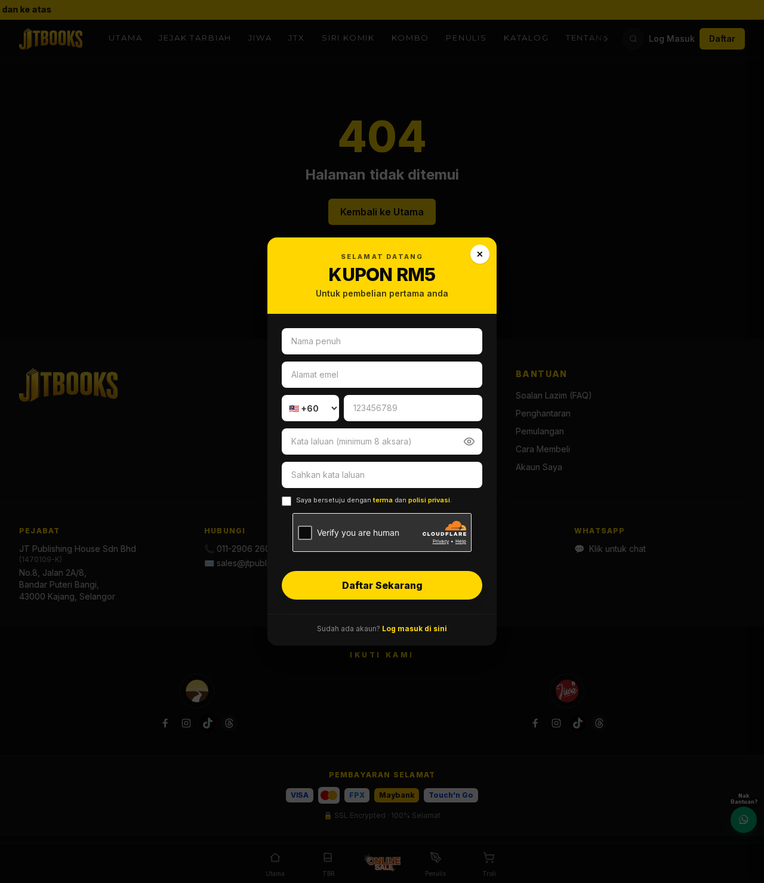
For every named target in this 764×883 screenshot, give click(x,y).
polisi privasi (429, 500)
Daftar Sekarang (382, 585)
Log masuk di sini (414, 628)
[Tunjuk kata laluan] (469, 441)
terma (383, 500)
